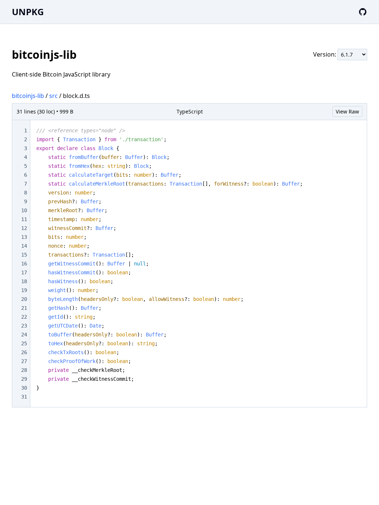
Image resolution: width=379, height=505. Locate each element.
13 (24, 237)
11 (24, 219)
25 (24, 343)
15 (24, 255)
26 (24, 352)
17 (24, 272)
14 (24, 246)
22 (24, 317)
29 (24, 379)
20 (24, 299)
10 (24, 210)
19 (24, 290)
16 (24, 264)
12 (24, 228)
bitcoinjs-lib (28, 96)
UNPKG (28, 12)
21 (24, 308)
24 (24, 335)
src (53, 96)
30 (24, 388)
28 (24, 370)
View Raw (347, 111)
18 (24, 281)
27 (24, 361)
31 (24, 397)
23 (24, 326)
